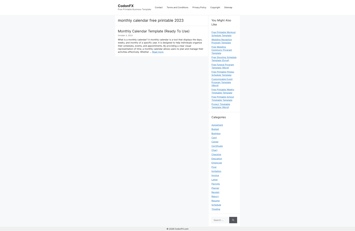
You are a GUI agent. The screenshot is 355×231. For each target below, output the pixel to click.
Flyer (214, 167)
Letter (214, 179)
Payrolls (215, 183)
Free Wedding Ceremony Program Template (221, 50)
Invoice (215, 175)
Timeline (215, 209)
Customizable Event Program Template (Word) (222, 82)
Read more (157, 52)
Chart (214, 150)
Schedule (216, 204)
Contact (159, 7)
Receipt (215, 192)
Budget (215, 129)
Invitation (216, 171)
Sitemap (228, 7)
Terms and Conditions (177, 7)
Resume (215, 200)
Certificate (217, 146)
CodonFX (126, 6)
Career (215, 141)
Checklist (216, 154)
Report (215, 196)
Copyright (215, 7)
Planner (215, 188)
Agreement (217, 125)
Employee (216, 162)
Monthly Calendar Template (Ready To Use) (154, 31)
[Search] (233, 220)
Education (216, 158)
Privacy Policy (199, 7)
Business (215, 133)
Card (214, 137)
